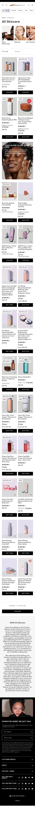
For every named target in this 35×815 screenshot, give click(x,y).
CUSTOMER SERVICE (9, 759)
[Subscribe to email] (31, 732)
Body (31, 10)
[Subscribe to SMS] (31, 738)
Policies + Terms (8, 771)
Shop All (13, 10)
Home (3, 17)
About (4, 765)
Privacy (18, 800)
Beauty (21, 10)
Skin (26, 10)
